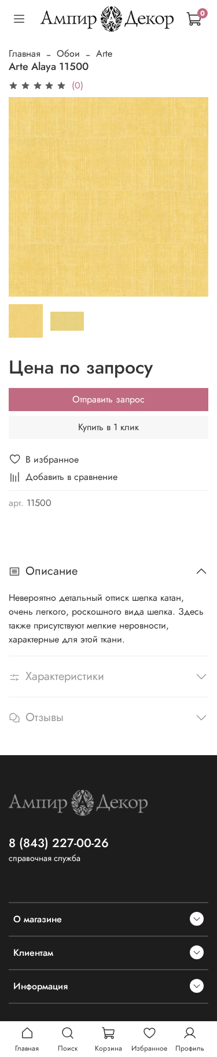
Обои (68, 53)
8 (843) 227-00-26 (59, 843)
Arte (104, 53)
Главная (25, 53)
